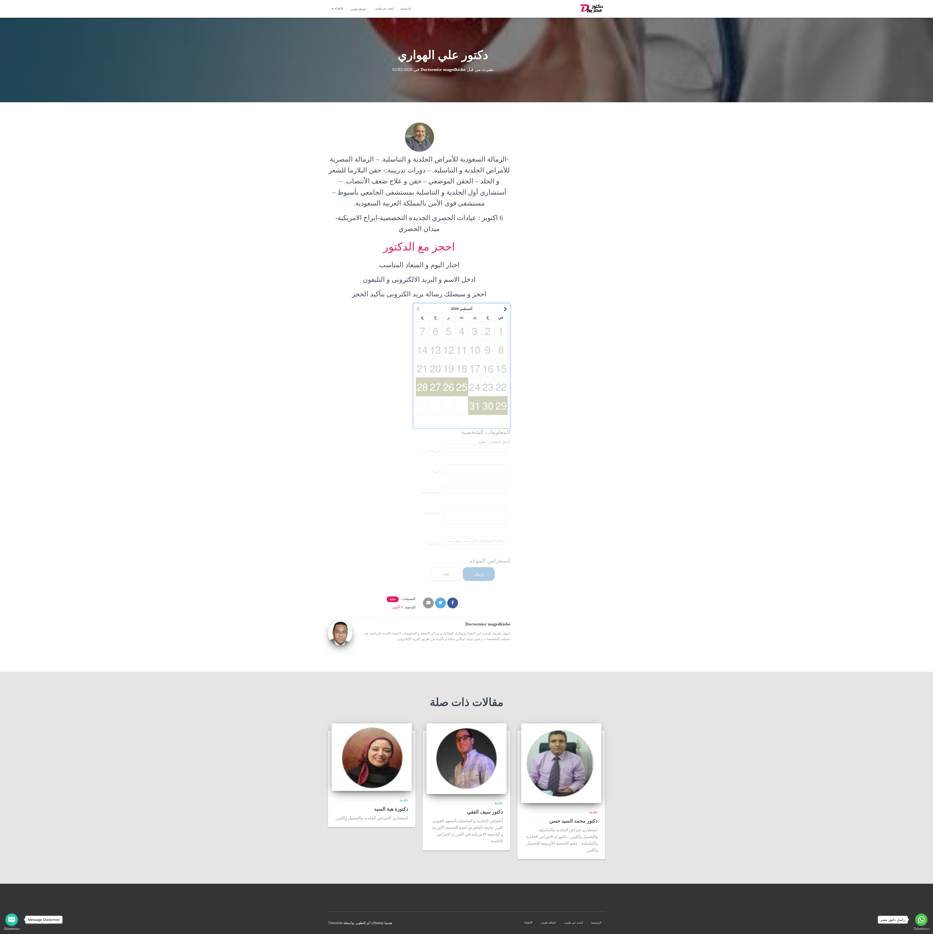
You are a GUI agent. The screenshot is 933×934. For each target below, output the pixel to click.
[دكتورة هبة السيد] (372, 757)
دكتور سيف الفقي (485, 811)
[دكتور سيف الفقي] (466, 758)
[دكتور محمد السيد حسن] (561, 763)
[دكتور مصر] (592, 9)
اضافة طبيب (358, 9)
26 (448, 386)
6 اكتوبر (397, 607)
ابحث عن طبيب (383, 8)
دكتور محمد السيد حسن (573, 820)
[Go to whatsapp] (921, 920)
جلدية (392, 599)
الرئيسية (406, 8)
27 (435, 386)
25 (461, 386)
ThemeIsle (335, 923)
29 (501, 405)
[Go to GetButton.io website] (921, 929)
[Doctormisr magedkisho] (340, 633)
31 (474, 405)
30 (487, 405)
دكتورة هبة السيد (391, 809)
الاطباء (338, 8)
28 (422, 386)
